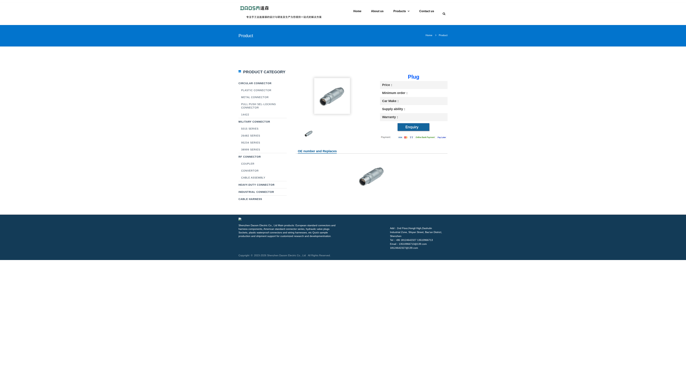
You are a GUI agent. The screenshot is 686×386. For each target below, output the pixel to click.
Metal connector (255, 97)
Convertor (250, 170)
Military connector (254, 121)
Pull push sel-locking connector (258, 106)
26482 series (250, 135)
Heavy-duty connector (256, 184)
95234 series (250, 142)
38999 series (250, 149)
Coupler (247, 163)
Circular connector (255, 83)
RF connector (249, 156)
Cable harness (250, 199)
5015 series (250, 128)
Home (429, 35)
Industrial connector (256, 191)
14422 (245, 114)
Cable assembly (253, 177)
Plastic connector (256, 90)
